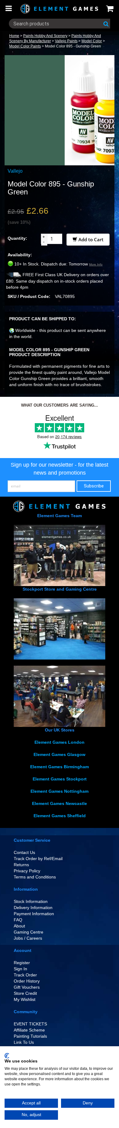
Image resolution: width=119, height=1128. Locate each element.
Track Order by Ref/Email (38, 858)
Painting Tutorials (30, 1036)
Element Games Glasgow (59, 754)
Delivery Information (33, 907)
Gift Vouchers (27, 987)
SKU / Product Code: (29, 296)
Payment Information (34, 913)
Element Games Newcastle (59, 803)
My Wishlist (24, 999)
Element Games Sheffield (60, 815)
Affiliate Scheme (29, 1030)
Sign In (20, 968)
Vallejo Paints (66, 41)
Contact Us (24, 852)
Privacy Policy (27, 870)
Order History (27, 981)
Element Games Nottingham (59, 791)
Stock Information (31, 901)
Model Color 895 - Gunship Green (73, 46)
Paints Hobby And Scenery (45, 36)
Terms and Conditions (35, 876)
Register (22, 962)
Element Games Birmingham (59, 766)
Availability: (20, 254)
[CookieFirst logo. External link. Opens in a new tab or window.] (7, 1055)
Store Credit (25, 993)
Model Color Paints (25, 46)
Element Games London (59, 742)
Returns (21, 864)
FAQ (18, 919)
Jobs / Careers (28, 938)
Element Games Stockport (60, 778)
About (19, 925)
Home (14, 36)
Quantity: (17, 238)
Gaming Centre (28, 932)
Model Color (91, 41)
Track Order (25, 974)
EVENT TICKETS (30, 1023)
